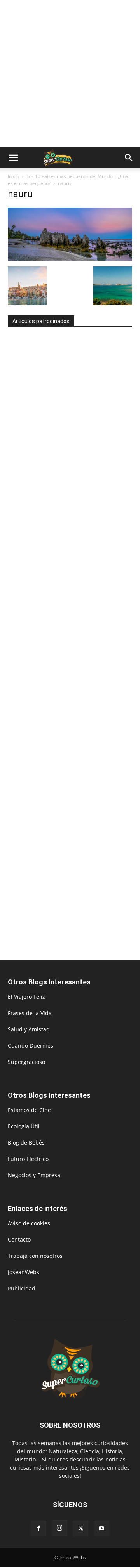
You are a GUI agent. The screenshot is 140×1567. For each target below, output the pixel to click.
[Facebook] (38, 1528)
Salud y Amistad (29, 1029)
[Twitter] (80, 1528)
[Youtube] (101, 1528)
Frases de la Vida (30, 1013)
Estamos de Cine (29, 1110)
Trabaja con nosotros (35, 1255)
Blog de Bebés (26, 1142)
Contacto (19, 1239)
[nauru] (70, 258)
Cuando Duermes (30, 1045)
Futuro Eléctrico (28, 1158)
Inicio (13, 176)
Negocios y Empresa (34, 1175)
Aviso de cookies (29, 1223)
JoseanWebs (23, 1272)
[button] (13, 157)
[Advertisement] (70, 74)
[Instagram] (59, 1528)
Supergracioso (26, 1061)
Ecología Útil (24, 1126)
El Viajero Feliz (26, 996)
